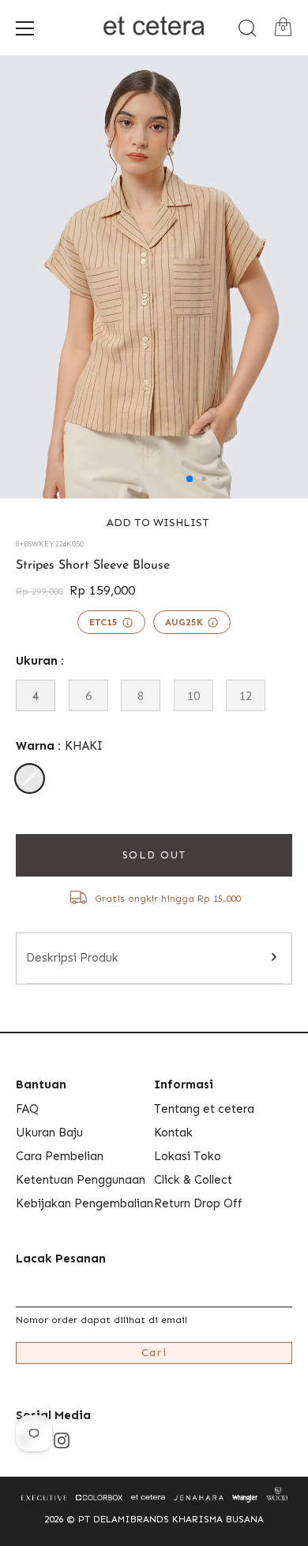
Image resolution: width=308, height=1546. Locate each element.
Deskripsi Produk (72, 958)
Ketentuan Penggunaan (80, 1180)
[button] (154, 522)
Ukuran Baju (49, 1132)
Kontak (173, 1132)
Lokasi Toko (187, 1156)
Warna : (59, 746)
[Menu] (25, 28)
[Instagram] (61, 1440)
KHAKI (29, 778)
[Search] (247, 28)
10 (193, 696)
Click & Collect (193, 1180)
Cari (154, 1353)
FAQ (27, 1109)
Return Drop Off (198, 1203)
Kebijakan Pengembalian (84, 1203)
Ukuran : (40, 661)
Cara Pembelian (59, 1156)
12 (245, 696)
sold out (154, 855)
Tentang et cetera (204, 1109)
